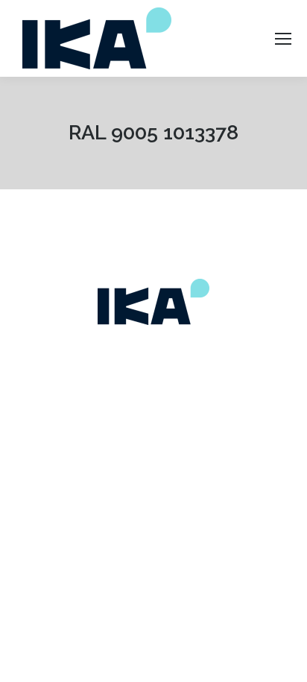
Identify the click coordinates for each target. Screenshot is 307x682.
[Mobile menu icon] (283, 39)
